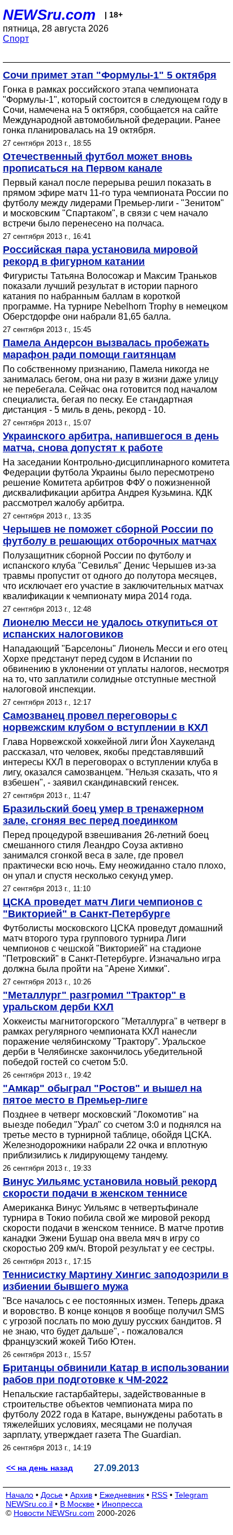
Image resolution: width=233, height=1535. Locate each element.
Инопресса (122, 1503)
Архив (81, 1494)
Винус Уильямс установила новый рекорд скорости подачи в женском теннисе (110, 1187)
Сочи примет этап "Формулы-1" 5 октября (110, 75)
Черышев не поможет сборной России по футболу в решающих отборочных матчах (110, 535)
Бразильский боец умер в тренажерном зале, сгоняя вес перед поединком (103, 814)
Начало (19, 1494)
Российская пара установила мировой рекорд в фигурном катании (100, 255)
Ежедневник (122, 1494)
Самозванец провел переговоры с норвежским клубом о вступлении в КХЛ (105, 721)
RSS (159, 1494)
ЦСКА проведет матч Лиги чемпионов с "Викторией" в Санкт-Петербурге (102, 907)
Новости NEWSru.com (54, 1512)
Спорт (16, 38)
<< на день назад (39, 1467)
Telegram (191, 1494)
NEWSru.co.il (29, 1503)
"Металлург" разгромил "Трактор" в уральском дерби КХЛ (94, 1001)
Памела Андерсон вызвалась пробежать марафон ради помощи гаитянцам (106, 348)
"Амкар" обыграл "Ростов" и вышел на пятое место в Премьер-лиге (102, 1094)
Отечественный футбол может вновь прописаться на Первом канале (97, 162)
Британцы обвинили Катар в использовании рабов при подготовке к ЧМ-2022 (116, 1373)
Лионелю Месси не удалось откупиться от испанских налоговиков (110, 628)
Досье (52, 1494)
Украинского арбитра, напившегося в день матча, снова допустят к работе (111, 441)
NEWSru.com (49, 14)
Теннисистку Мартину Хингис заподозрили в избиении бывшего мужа (115, 1280)
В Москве (77, 1503)
